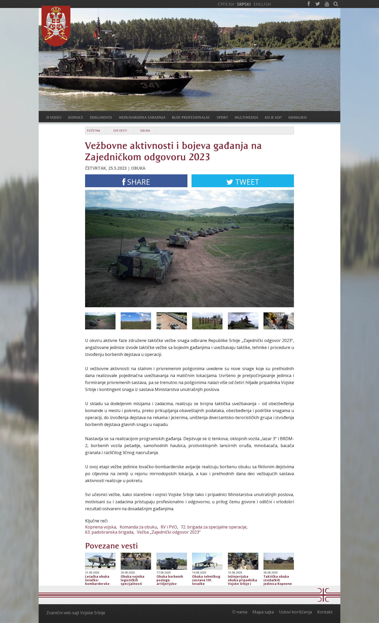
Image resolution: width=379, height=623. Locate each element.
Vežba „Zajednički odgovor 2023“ (169, 532)
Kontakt (325, 612)
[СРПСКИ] (226, 4)
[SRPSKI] (244, 4)
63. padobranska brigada (109, 532)
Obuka (145, 130)
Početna (93, 130)
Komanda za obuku (138, 527)
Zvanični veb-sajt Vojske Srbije (75, 613)
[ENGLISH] (262, 4)
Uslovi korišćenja (295, 612)
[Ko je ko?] (277, 117)
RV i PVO (169, 527)
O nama (239, 612)
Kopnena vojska (100, 527)
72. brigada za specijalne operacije (213, 527)
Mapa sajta (263, 612)
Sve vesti (120, 130)
